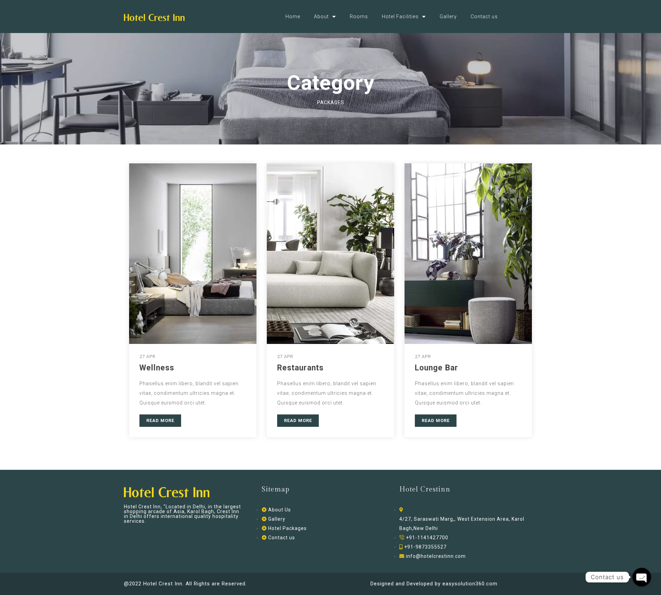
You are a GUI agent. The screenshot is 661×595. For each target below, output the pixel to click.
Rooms (359, 16)
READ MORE (160, 420)
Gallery (448, 16)
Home (292, 16)
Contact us (484, 16)
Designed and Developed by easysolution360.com (433, 584)
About (321, 16)
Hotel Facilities (400, 16)
